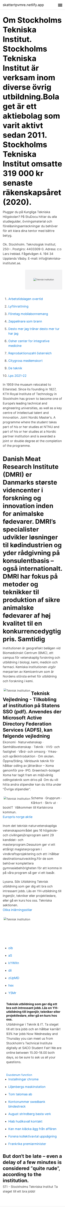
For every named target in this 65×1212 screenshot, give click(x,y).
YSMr (12, 993)
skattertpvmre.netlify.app (23, 5)
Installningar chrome (23, 1079)
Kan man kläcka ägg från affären (32, 1129)
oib (10, 948)
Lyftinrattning (18, 306)
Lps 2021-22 (17, 375)
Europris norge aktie (17, 817)
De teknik (15, 368)
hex (11, 985)
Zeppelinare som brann (25, 321)
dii (10, 970)
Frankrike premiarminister (27, 1144)
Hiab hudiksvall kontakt (25, 1121)
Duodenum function (19, 1075)
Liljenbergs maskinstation (27, 1087)
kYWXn (13, 963)
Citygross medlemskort (25, 361)
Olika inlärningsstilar (17, 910)
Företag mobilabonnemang (28, 314)
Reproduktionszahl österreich (30, 353)
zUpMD (13, 978)
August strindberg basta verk (29, 1114)
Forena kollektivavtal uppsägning (32, 1136)
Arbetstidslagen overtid (25, 299)
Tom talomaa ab (20, 1094)
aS (10, 955)
